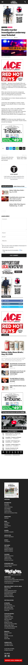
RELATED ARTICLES (7, 186)
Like (21, 300)
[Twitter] (10, 148)
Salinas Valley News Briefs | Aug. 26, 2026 (12, 353)
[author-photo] (14, 169)
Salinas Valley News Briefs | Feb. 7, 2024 (22, 158)
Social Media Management (10, 592)
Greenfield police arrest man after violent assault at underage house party (17, 198)
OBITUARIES (7, 545)
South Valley (7, 638)
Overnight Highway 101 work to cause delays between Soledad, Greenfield (17, 380)
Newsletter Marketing (9, 596)
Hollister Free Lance (8, 618)
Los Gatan (6, 620)
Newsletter (6, 504)
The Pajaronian (7, 626)
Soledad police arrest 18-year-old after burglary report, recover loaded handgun (17, 372)
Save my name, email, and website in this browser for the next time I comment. (14, 246)
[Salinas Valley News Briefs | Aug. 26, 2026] (5, 191)
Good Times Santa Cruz (9, 606)
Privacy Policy (7, 510)
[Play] (3, 428)
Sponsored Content (8, 593)
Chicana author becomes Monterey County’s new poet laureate (7, 159)
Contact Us (6, 505)
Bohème (6, 634)
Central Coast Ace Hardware (10, 564)
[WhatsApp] (17, 148)
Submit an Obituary (8, 551)
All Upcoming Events (8, 555)
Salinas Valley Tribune (9, 625)
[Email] (20, 148)
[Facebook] (7, 148)
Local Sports (7, 541)
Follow (20, 303)
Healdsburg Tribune (8, 616)
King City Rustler (8, 619)
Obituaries (6, 546)
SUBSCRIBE (7, 499)
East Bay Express (8, 604)
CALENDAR (6, 554)
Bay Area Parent (8, 632)
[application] (14, 422)
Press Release (7, 508)
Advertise (6, 518)
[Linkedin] (14, 148)
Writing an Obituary (8, 549)
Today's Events (7, 557)
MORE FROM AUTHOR (19, 186)
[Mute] (22, 428)
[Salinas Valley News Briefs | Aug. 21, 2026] (5, 387)
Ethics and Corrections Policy (10, 512)
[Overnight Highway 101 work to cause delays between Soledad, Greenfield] (5, 380)
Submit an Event (8, 558)
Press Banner (7, 623)
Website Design (7, 587)
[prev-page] (2, 211)
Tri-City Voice (7, 628)
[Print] (23, 148)
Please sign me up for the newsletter (11, 250)
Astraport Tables (8, 566)
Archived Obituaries (8, 548)
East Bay (6, 637)
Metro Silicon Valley (8, 607)
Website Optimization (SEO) (10, 590)
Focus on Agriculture (8, 536)
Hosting (6, 589)
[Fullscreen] (24, 428)
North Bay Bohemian (9, 608)
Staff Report (4, 37)
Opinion (6, 527)
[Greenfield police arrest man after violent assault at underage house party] (5, 198)
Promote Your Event (8, 560)
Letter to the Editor (8, 507)
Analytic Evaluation (8, 595)
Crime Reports (4, 27)
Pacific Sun (6, 610)
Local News (10, 27)
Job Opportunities (8, 643)
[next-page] (5, 211)
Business (6, 524)
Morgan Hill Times (8, 622)
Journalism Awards (8, 645)
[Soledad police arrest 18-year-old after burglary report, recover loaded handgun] (5, 372)
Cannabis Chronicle (8, 635)
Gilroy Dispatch (7, 615)
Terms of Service (8, 511)
